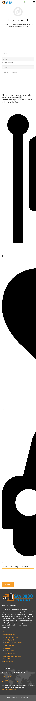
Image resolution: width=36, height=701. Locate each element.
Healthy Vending (10, 640)
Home (5, 632)
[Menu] (34, 2)
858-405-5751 (7, 677)
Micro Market (9, 645)
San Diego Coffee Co (9, 689)
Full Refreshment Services (12, 656)
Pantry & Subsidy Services (13, 643)
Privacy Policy (8, 661)
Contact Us (7, 659)
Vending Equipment (11, 637)
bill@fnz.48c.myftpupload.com (14, 681)
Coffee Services (10, 651)
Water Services (10, 653)
